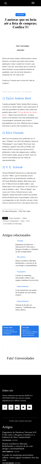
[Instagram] (10, 407)
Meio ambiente (21, 257)
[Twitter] (23, 407)
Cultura (20, 14)
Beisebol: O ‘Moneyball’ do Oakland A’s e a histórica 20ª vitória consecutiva (29, 332)
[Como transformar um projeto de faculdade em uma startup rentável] (7, 290)
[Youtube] (29, 407)
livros (28, 221)
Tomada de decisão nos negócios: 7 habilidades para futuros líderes (25, 307)
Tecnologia (20, 241)
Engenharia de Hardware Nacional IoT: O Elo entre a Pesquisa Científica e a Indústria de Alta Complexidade (19, 434)
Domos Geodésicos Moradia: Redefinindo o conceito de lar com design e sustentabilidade (26, 263)
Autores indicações (14, 218)
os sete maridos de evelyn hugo (12, 223)
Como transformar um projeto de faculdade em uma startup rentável (26, 292)
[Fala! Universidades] (14, 46)
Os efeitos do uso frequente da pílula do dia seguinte (10, 331)
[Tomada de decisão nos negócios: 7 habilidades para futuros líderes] (7, 305)
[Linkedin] (17, 407)
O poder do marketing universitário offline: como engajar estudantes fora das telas (26, 278)
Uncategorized (21, 271)
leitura (23, 221)
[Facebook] (4, 407)
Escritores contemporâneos (11, 221)
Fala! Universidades (22, 46)
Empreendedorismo (22, 286)
